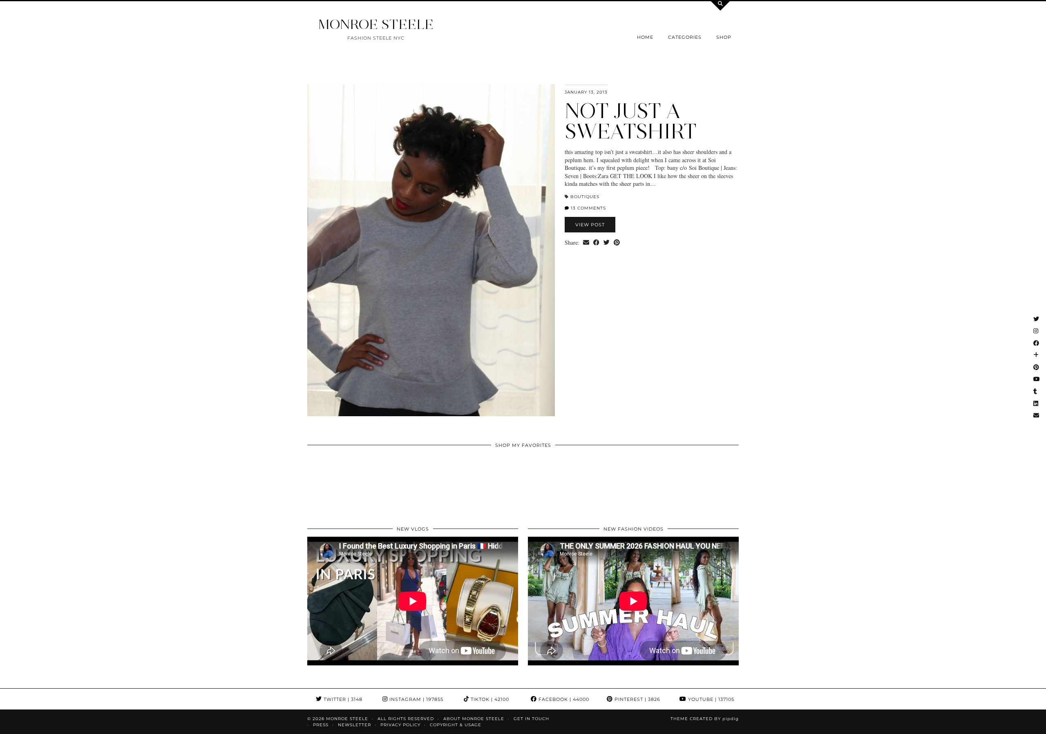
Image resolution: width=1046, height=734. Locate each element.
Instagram (415, 699)
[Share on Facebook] (596, 243)
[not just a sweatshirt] (431, 250)
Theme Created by (705, 718)
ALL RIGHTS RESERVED (406, 718)
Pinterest (636, 699)
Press (321, 724)
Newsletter (354, 724)
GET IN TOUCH (531, 718)
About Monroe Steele (473, 718)
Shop (723, 37)
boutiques (584, 196)
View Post (590, 225)
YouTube (710, 699)
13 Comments (587, 208)
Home (645, 37)
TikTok (489, 699)
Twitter (342, 699)
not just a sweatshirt (631, 121)
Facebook (563, 699)
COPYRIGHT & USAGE (455, 724)
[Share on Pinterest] (617, 243)
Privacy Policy (400, 724)
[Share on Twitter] (606, 243)
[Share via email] (586, 243)
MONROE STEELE (376, 24)
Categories (685, 37)
